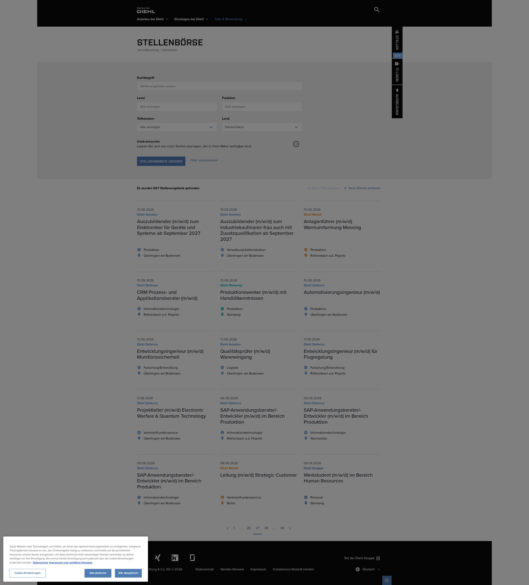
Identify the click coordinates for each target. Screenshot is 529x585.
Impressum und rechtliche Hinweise (70, 562)
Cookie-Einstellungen (27, 573)
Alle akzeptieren (128, 573)
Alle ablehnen (98, 573)
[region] (75, 559)
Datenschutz (40, 562)
